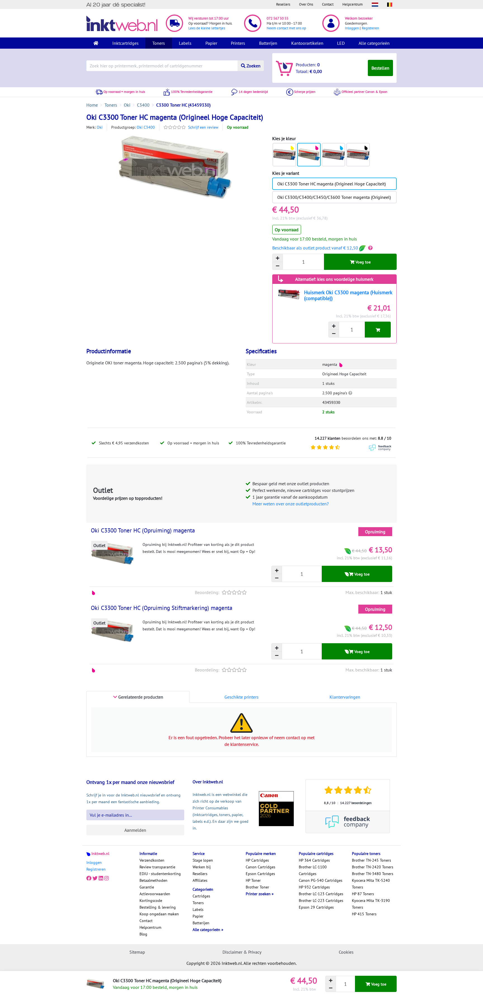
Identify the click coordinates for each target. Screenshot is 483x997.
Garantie (146, 887)
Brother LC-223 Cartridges (321, 900)
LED (341, 43)
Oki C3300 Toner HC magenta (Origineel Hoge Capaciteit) (331, 184)
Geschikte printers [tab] (241, 697)
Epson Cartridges (260, 873)
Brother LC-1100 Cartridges (313, 870)
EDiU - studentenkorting (160, 873)
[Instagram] (106, 878)
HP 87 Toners (363, 893)
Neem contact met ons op (286, 28)
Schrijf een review (203, 127)
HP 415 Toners (364, 913)
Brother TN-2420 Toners (372, 866)
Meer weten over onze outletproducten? (290, 503)
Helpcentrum (352, 4)
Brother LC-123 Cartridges (321, 893)
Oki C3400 (146, 127)
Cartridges (201, 896)
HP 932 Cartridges (314, 887)
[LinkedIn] (101, 878)
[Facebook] (88, 878)
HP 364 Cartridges (314, 860)
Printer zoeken (259, 893)
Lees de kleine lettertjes (206, 28)
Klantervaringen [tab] (345, 697)
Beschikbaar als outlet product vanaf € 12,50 (315, 248)
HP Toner (253, 880)
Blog (143, 934)
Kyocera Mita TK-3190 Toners (371, 904)
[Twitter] (95, 878)
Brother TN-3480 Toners (372, 873)
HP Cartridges (257, 860)
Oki (100, 127)
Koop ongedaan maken (159, 913)
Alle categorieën (374, 43)
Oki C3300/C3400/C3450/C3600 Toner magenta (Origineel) (334, 197)
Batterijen (268, 43)
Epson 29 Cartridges (316, 907)
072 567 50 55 (277, 18)
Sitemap (137, 952)
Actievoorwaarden (154, 893)
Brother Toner (257, 887)
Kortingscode (150, 900)
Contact (327, 4)
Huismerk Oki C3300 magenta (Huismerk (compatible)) (348, 295)
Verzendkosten (151, 860)
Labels (185, 43)
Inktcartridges (125, 43)
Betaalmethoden (153, 880)
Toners (158, 43)
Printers (238, 43)
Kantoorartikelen (307, 43)
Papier (211, 43)
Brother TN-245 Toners (371, 860)
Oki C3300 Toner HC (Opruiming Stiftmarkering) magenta (161, 608)
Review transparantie (157, 866)
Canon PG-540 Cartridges (320, 880)
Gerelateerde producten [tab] (140, 697)
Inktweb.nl (100, 853)
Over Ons (306, 4)
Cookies (346, 952)
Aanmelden (135, 830)
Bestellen (380, 68)
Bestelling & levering (157, 907)
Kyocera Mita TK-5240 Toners (371, 884)
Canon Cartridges (260, 866)
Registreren (370, 28)
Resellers (283, 4)
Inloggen (352, 28)
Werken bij (202, 866)
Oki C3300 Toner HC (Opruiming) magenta (143, 530)
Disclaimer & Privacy (241, 952)
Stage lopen (203, 860)
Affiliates (200, 880)
